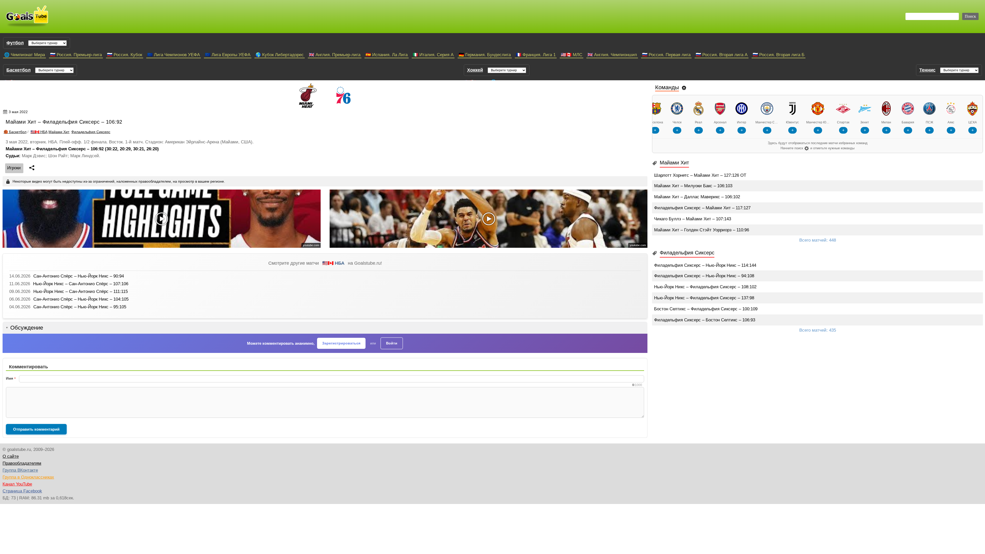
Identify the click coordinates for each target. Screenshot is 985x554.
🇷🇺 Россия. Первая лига (666, 54)
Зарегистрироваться (341, 343)
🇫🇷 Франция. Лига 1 (536, 54)
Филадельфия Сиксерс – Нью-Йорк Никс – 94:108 (704, 275)
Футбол (15, 42)
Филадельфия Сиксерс (90, 132)
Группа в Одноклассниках (28, 477)
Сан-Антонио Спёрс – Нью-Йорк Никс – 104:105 (81, 299)
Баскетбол (18, 70)
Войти (391, 343)
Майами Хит (58, 132)
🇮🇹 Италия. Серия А (433, 54)
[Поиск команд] (684, 87)
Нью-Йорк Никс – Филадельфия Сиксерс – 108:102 (705, 286)
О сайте (11, 456)
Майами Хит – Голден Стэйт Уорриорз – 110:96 (701, 229)
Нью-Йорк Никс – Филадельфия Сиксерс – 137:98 (704, 297)
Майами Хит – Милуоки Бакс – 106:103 (693, 185)
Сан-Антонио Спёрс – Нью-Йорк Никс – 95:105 (79, 306)
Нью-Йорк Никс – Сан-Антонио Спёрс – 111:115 (80, 291)
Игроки (14, 167)
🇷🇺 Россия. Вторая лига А (721, 54)
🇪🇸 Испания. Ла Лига (387, 54)
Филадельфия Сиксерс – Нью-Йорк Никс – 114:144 (705, 265)
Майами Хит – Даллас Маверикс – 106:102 (697, 196)
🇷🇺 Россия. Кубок (124, 54)
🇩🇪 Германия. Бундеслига (485, 54)
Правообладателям (22, 463)
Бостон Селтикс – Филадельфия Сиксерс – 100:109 (705, 308)
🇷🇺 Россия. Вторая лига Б (778, 54)
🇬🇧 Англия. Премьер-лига (334, 54)
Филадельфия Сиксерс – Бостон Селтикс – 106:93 (704, 320)
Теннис (927, 70)
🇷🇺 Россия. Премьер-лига (76, 54)
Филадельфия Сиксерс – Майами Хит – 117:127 (702, 207)
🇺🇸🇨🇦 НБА (333, 263)
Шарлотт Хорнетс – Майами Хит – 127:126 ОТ (700, 175)
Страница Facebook (22, 491)
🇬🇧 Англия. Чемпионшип (612, 54)
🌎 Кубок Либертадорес (279, 54)
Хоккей (475, 70)
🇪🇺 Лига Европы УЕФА (227, 54)
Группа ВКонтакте (20, 470)
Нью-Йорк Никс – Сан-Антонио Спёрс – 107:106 (80, 283)
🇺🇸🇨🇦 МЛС (571, 54)
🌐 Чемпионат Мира (24, 54)
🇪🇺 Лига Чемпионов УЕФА (173, 54)
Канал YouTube (17, 484)
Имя (9, 378)
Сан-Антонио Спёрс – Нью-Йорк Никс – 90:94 (78, 276)
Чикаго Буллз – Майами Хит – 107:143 (692, 218)
